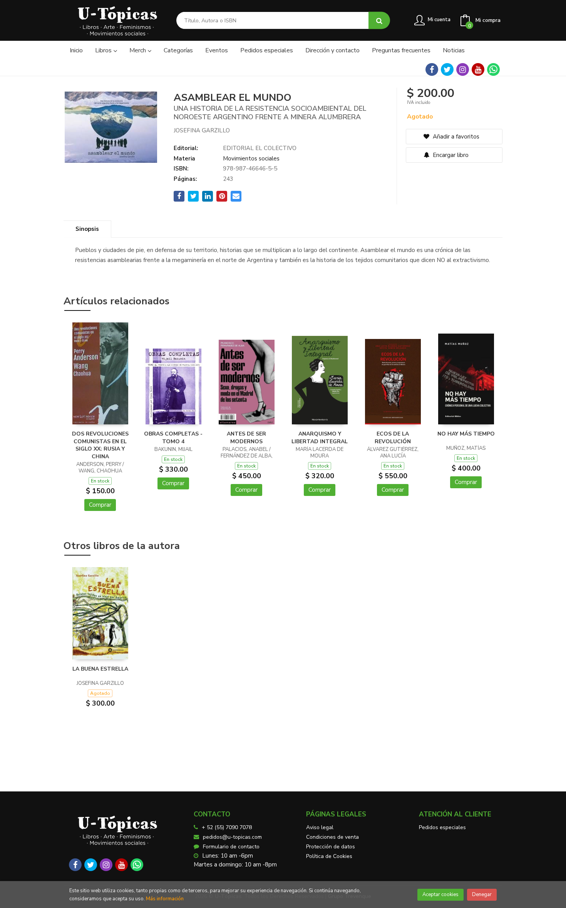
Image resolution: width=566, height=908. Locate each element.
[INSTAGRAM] (462, 69)
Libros (104, 50)
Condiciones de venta (332, 837)
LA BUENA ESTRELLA (100, 669)
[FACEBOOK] (431, 69)
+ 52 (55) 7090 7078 (227, 827)
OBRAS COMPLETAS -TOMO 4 (173, 437)
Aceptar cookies (440, 894)
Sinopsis (87, 229)
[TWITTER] (447, 69)
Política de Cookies (329, 856)
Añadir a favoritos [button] (455, 136)
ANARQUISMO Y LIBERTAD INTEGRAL (319, 437)
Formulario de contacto (231, 846)
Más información (165, 898)
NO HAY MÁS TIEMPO (466, 433)
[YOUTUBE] (478, 69)
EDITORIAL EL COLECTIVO (259, 148)
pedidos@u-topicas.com (232, 837)
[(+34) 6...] (493, 69)
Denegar (482, 894)
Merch (138, 50)
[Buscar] (379, 20)
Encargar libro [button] (450, 155)
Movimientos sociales (251, 158)
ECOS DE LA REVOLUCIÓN (393, 437)
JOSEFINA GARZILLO (202, 130)
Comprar (100, 505)
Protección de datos (330, 846)
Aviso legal (319, 827)
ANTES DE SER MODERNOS (246, 437)
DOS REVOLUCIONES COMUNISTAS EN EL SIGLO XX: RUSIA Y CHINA (100, 445)
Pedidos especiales (442, 827)
